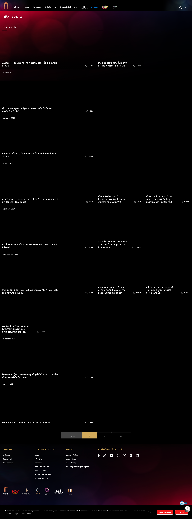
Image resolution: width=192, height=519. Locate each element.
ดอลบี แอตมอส (40, 470)
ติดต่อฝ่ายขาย (71, 463)
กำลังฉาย (6, 455)
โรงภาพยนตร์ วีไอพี (41, 478)
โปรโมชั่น (48, 7)
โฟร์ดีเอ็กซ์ (38, 459)
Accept (181, 512)
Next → (121, 436)
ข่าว (55, 7)
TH (153, 512)
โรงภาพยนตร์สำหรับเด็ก (43, 474)
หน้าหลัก (16, 7)
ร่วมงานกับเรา (71, 459)
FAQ (75, 7)
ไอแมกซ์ (38, 455)
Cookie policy (26, 513)
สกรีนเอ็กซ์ (38, 463)
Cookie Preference (165, 512)
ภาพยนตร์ (26, 7)
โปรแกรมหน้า (8, 459)
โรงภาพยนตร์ (37, 7)
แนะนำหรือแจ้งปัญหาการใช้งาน (112, 449)
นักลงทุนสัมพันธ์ (65, 7)
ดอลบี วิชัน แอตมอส (42, 467)
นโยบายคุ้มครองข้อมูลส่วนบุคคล (77, 467)
